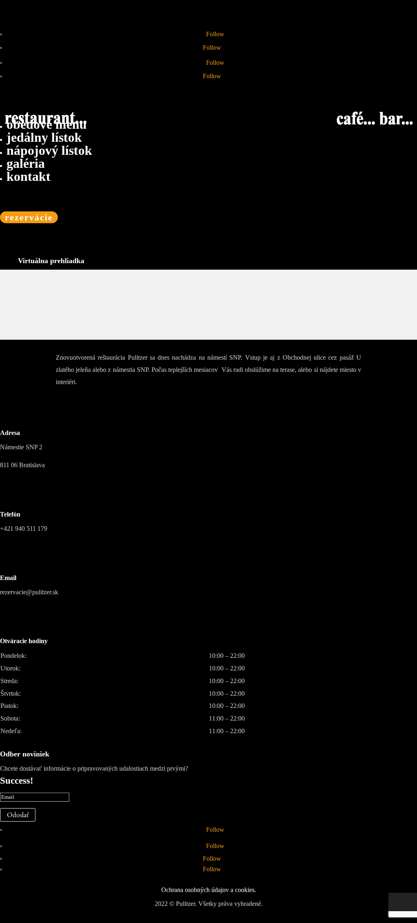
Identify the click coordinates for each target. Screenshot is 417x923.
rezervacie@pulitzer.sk (29, 592)
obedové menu (47, 124)
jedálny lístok (44, 137)
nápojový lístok (49, 150)
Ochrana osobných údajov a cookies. (208, 889)
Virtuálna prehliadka (51, 261)
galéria (26, 163)
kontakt (28, 176)
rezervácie (29, 217)
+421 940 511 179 (23, 528)
